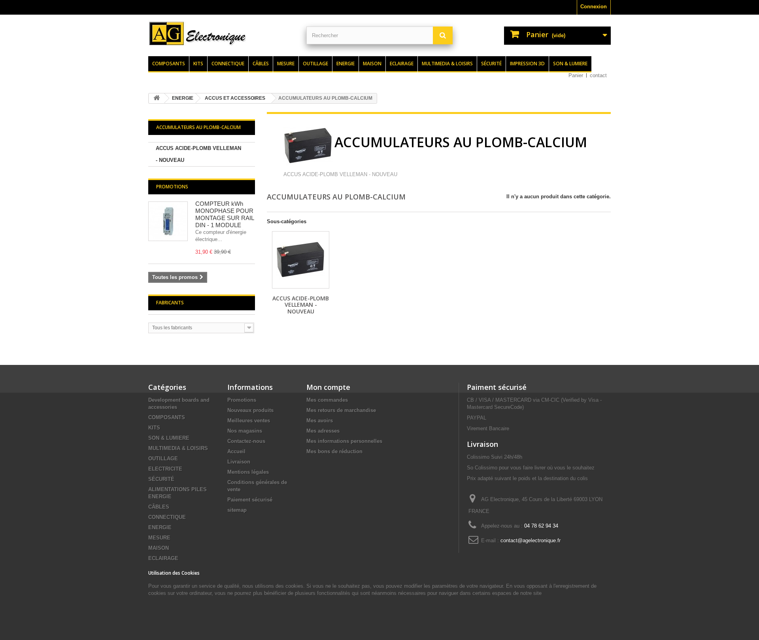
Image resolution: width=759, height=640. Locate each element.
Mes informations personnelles (344, 441)
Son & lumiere (570, 63)
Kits (198, 63)
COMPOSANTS (166, 417)
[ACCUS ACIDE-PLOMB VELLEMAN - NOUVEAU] (300, 260)
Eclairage (401, 63)
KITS (154, 428)
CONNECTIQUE (167, 517)
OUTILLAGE (163, 458)
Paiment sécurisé (497, 387)
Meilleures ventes (248, 421)
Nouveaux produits (250, 410)
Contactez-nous (246, 441)
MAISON (158, 548)
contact (598, 75)
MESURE (159, 538)
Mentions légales (248, 472)
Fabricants (170, 302)
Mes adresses (323, 431)
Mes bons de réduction (334, 451)
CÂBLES (158, 507)
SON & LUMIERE (168, 438)
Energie (345, 63)
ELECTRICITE (165, 469)
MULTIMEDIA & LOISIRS (178, 448)
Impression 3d (527, 63)
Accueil (236, 451)
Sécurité (491, 63)
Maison (372, 63)
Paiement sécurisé (249, 500)
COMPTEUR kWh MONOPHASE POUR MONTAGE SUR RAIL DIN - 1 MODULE (224, 214)
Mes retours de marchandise (341, 410)
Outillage (315, 63)
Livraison (238, 462)
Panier (575, 75)
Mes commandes (327, 400)
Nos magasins (244, 431)
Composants (168, 63)
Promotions (172, 186)
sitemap (237, 510)
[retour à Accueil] (156, 98)
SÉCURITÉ (161, 479)
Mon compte (328, 387)
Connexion (593, 6)
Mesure (286, 63)
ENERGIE (160, 527)
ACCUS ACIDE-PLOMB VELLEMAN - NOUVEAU (198, 154)
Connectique (227, 63)
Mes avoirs (319, 421)
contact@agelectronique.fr (530, 540)
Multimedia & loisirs (447, 63)
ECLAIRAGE (163, 558)
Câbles (261, 63)
